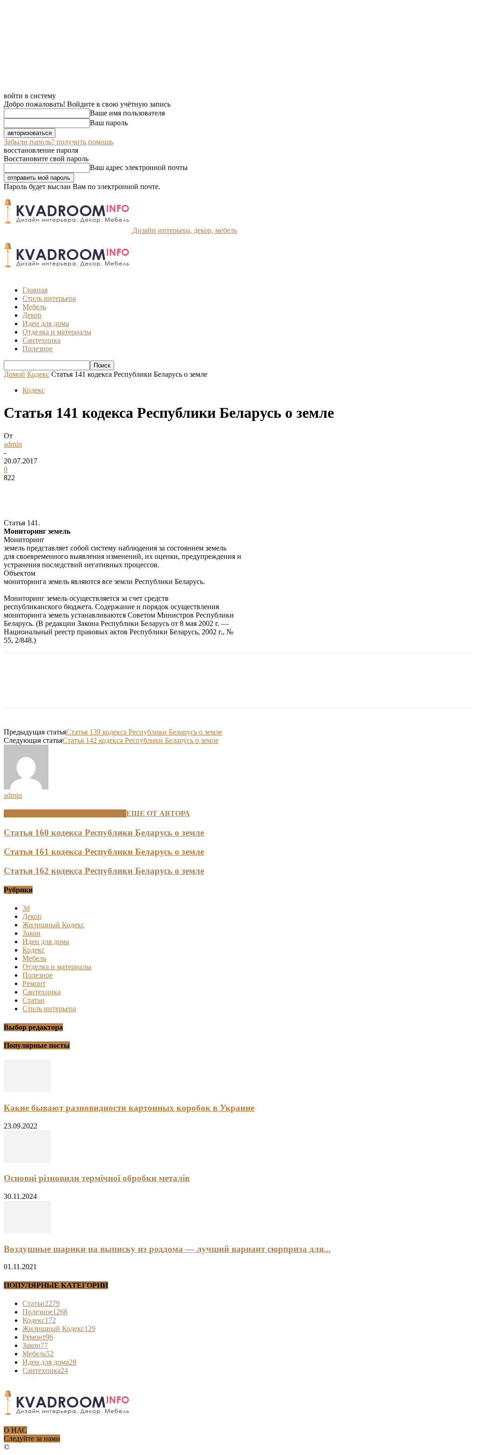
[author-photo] (26, 787)
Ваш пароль (109, 123)
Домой (14, 374)
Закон (31, 933)
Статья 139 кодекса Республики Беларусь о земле (144, 732)
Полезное (37, 349)
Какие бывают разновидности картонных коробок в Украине (129, 1108)
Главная (35, 290)
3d (26, 908)
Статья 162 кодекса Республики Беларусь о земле (104, 871)
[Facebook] (19, 492)
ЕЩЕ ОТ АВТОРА (158, 813)
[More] (154, 492)
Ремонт (34, 983)
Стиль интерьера (49, 298)
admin (13, 444)
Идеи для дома (45, 323)
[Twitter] (52, 492)
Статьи (33, 1000)
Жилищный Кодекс (53, 925)
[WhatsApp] (119, 492)
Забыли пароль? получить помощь (58, 142)
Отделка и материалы (56, 332)
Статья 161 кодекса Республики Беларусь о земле (104, 852)
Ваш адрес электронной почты (139, 167)
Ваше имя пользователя (127, 113)
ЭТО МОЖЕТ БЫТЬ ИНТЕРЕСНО (65, 813)
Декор (31, 315)
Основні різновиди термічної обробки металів (97, 1178)
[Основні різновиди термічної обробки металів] (27, 1160)
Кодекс (38, 374)
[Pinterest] (86, 492)
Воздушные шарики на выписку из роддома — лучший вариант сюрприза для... (167, 1249)
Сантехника (41, 340)
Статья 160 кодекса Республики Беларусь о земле (104, 832)
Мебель (34, 307)
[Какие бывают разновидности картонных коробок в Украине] (27, 1090)
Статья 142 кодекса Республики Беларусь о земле (140, 740)
